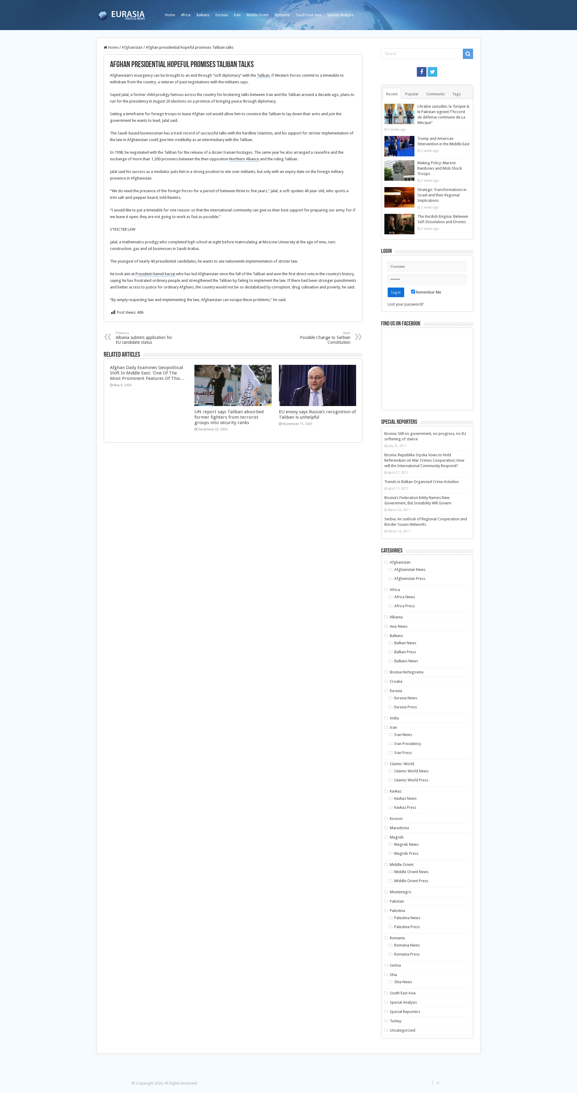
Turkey (395, 1021)
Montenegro (400, 892)
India (394, 718)
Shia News (403, 982)
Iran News (403, 734)
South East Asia (308, 15)
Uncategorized (402, 1030)
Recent (392, 94)
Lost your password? (406, 304)
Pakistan (397, 901)
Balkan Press (405, 652)
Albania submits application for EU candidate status (144, 338)
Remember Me (428, 292)
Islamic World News (411, 771)
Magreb (397, 837)
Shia (393, 974)
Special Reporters (405, 1011)
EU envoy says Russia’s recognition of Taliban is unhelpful (317, 414)
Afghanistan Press (409, 578)
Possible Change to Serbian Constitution (325, 338)
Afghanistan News (410, 569)
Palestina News (407, 918)
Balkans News (406, 661)
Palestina (397, 910)
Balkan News (405, 643)
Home (170, 15)
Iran (237, 15)
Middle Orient (258, 15)
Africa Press (404, 606)
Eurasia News (405, 698)
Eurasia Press (405, 707)
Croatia (396, 681)
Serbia (395, 965)
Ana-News (399, 626)
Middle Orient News (411, 872)
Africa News (404, 597)
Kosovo (396, 818)
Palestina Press (407, 927)
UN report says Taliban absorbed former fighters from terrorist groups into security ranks (229, 417)
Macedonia (399, 828)
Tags (456, 94)
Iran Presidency (407, 743)
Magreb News (406, 844)
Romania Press (407, 954)
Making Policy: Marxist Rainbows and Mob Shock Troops (439, 168)
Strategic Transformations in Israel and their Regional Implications (441, 195)
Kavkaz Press (405, 807)
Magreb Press (406, 853)
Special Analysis (340, 15)
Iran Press (403, 752)
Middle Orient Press (411, 881)
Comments (435, 94)
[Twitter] (432, 72)
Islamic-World (402, 764)
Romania (282, 15)
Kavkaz (395, 791)
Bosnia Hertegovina (406, 672)
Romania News (407, 945)
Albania (396, 617)
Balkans (203, 15)
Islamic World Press (411, 780)
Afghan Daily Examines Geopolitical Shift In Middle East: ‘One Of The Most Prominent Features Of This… (147, 373)
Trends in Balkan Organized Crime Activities (421, 481)
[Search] (468, 54)
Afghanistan (132, 47)
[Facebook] (421, 72)
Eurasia (221, 15)
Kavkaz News (405, 798)
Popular (412, 94)
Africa (186, 15)
